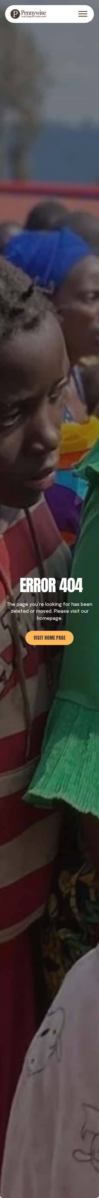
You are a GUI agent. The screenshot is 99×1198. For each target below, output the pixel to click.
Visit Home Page (49, 637)
